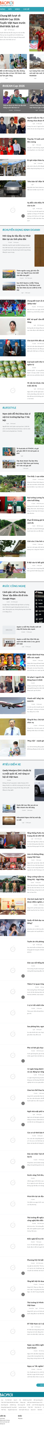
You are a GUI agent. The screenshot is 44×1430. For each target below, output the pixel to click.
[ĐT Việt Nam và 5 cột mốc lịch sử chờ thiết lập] (13, 1331)
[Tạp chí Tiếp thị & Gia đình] (17, 278)
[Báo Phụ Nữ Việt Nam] (30, 926)
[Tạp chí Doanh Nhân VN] (18, 293)
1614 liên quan (39, 1263)
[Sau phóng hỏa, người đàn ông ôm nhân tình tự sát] (13, 1033)
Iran (2, 1400)
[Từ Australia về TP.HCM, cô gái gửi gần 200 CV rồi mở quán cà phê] (9, 451)
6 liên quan (39, 1029)
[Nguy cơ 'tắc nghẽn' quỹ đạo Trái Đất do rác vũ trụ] (13, 1373)
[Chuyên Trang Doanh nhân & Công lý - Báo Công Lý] (19, 646)
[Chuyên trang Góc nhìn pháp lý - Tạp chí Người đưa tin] (28, 704)
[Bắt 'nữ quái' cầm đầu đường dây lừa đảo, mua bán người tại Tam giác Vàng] (13, 326)
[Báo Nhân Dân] (29, 343)
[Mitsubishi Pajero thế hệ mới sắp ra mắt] (9, 820)
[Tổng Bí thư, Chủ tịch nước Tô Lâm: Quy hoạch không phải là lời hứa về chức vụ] (13, 726)
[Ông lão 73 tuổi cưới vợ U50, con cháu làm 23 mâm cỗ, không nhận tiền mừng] (13, 146)
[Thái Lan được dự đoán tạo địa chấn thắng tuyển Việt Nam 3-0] (15, 97)
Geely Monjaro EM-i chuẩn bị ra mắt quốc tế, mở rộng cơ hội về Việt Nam (17, 773)
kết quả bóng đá (38, 1400)
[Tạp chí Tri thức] (28, 184)
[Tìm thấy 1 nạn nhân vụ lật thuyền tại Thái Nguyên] (13, 483)
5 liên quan (16, 242)
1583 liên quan (40, 1051)
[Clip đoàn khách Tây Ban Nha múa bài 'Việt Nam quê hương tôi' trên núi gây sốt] (9, 464)
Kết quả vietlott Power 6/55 (34, 1402)
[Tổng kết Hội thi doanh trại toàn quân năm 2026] (13, 1288)
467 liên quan (11, 30)
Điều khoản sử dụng (5, 1420)
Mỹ (20, 1400)
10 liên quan (39, 944)
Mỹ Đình (40, 1409)
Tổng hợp (20, 1418)
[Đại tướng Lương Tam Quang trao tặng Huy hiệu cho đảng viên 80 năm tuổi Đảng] (13, 504)
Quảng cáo (2, 1423)
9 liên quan (29, 632)
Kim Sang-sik (21, 1405)
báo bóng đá (4, 1405)
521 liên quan (17, 110)
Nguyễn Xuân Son (12, 1409)
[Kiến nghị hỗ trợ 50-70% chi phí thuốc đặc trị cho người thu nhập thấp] (13, 1246)
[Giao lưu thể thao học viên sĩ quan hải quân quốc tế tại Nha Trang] (13, 1097)
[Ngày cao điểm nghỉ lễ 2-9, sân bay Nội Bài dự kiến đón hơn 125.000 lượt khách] (13, 1352)
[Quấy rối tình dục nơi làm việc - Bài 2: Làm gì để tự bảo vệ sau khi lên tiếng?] (13, 927)
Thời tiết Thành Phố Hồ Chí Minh (9, 1402)
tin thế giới (8, 1400)
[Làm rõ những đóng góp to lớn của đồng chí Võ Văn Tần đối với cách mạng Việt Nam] (13, 861)
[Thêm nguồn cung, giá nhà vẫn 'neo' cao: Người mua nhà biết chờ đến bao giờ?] (9, 274)
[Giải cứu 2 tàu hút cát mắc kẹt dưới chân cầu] (13, 548)
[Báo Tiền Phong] (2, 78)
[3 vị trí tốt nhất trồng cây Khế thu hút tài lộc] (13, 1012)
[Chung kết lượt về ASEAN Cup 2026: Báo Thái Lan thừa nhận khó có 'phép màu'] (13, 308)
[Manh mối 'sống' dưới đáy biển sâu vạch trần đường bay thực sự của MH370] (13, 705)
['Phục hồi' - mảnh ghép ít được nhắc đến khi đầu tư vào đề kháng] (13, 748)
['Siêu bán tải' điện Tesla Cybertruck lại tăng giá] (13, 188)
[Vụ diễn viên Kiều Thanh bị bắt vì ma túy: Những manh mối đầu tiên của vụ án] (13, 210)
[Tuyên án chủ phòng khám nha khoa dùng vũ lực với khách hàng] (13, 948)
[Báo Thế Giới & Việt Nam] (31, 78)
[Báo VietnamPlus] (29, 163)
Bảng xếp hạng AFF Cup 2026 (9, 1407)
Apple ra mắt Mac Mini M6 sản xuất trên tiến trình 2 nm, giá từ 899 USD (28, 641)
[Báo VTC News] (29, 325)
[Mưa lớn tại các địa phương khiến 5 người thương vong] (13, 1203)
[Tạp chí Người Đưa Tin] (29, 307)
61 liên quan (37, 1327)
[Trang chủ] (6, 3)
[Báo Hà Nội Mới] (5, 242)
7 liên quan (38, 1242)
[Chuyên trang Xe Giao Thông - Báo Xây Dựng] (19, 810)
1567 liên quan (28, 278)
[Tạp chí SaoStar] (5, 110)
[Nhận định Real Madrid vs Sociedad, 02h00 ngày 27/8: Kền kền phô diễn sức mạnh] (13, 661)
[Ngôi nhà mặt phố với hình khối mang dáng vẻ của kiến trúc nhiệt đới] (13, 1118)
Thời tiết (30, 1407)
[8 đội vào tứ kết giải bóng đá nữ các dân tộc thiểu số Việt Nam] (13, 569)
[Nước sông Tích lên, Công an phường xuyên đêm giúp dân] (13, 1182)
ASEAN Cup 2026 (27, 1400)
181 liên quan (40, 1223)
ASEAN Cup (13, 1405)
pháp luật (22, 1402)
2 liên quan (12, 423)
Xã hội (28, 1405)
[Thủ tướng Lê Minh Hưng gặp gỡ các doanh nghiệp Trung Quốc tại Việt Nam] (13, 1309)
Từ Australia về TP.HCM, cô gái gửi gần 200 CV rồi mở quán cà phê (28, 451)
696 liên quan (40, 325)
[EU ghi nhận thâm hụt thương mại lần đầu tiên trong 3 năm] (13, 167)
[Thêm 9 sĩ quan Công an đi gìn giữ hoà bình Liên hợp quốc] (13, 991)
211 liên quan (14, 602)
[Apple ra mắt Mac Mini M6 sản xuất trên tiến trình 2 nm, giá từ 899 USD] (9, 642)
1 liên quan (38, 145)
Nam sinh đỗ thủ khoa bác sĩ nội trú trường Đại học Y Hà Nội (16, 417)
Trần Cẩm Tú (38, 1407)
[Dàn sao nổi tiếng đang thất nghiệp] (13, 970)
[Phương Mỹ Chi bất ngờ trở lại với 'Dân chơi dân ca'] (13, 1267)
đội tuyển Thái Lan (24, 1409)
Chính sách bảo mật (4, 1422)
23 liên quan (41, 479)
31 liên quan (39, 123)
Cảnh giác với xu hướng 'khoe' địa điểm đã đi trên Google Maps (15, 595)
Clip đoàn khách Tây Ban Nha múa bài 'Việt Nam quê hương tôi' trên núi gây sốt (28, 463)
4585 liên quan (40, 503)
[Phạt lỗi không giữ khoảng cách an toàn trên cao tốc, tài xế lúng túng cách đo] (13, 527)
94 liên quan (39, 208)
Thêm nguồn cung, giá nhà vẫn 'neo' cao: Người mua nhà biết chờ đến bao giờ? (28, 273)
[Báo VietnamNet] (29, 145)
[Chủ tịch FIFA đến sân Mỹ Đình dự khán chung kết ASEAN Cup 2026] (13, 347)
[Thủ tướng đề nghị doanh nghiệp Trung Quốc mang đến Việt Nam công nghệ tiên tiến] (13, 1224)
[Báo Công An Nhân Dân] (30, 987)
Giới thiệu (2, 1418)
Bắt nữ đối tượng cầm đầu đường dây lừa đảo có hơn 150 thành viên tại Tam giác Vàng (13, 73)
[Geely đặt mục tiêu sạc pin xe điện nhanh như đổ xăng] (9, 808)
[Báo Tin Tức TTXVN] (1, 30)
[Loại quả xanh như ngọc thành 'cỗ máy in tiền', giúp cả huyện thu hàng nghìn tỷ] (13, 369)
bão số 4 (33, 1409)
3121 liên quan (38, 838)
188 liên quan (40, 526)
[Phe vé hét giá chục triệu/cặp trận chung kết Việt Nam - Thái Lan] (13, 1055)
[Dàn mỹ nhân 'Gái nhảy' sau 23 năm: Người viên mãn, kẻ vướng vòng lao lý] (13, 1161)
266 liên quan (40, 389)
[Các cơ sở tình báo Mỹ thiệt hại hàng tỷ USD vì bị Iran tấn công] (13, 1139)
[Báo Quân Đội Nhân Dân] (29, 905)
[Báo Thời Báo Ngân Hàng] (29, 389)
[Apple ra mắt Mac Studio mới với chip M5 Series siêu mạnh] (9, 630)
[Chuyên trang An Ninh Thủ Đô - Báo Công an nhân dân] (28, 683)
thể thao (3, 1409)
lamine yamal (22, 1407)
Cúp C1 (15, 1400)
